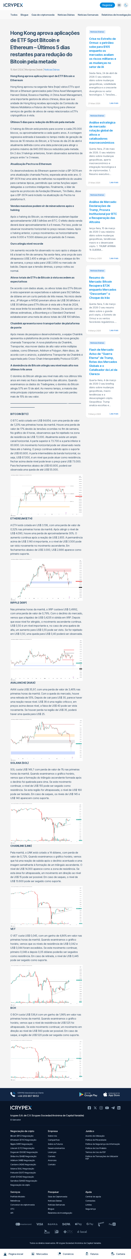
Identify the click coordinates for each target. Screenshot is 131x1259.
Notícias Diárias (66, 14)
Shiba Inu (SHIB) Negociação (23, 1156)
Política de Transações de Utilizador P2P (101, 1157)
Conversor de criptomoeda (22, 1205)
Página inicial (16, 1253)
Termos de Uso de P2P (95, 1152)
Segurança (90, 1209)
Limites (88, 1205)
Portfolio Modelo (17, 1196)
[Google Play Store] (88, 1094)
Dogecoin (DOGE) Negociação (24, 1152)
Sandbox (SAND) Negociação (23, 1181)
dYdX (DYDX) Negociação (22, 1177)
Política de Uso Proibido (95, 1148)
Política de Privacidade (95, 1140)
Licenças (52, 1152)
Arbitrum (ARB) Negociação (22, 1160)
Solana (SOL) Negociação (22, 1168)
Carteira (120, 1253)
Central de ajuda (93, 1196)
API (11, 1213)
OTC (12, 1209)
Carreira (51, 1156)
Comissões (90, 1201)
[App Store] (111, 1094)
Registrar (107, 5)
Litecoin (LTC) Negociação (22, 1148)
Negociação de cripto (20, 1185)
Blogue (24, 14)
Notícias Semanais (88, 14)
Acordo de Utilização (94, 1136)
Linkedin (119, 1108)
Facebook (89, 1108)
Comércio (68, 1253)
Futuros (94, 1253)
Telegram (113, 1108)
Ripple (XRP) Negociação (21, 1144)
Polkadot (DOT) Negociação (23, 1172)
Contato (51, 1164)
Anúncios (52, 1160)
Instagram (101, 1108)
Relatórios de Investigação (116, 14)
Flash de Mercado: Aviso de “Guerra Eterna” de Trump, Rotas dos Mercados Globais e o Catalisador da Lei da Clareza (103, 361)
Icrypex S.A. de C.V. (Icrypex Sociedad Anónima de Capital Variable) (47, 1115)
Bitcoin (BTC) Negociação (21, 1136)
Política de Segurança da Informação (102, 1144)
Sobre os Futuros (55, 1144)
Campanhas (54, 1140)
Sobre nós (52, 1136)
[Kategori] (119, 5)
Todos (13, 14)
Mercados (42, 1253)
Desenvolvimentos (56, 1148)
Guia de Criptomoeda (57, 1196)
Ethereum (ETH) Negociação (23, 1140)
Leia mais (114, 103)
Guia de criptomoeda (42, 14)
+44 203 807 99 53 (28, 1096)
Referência (15, 1201)
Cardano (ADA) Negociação (23, 1164)
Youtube (107, 1108)
